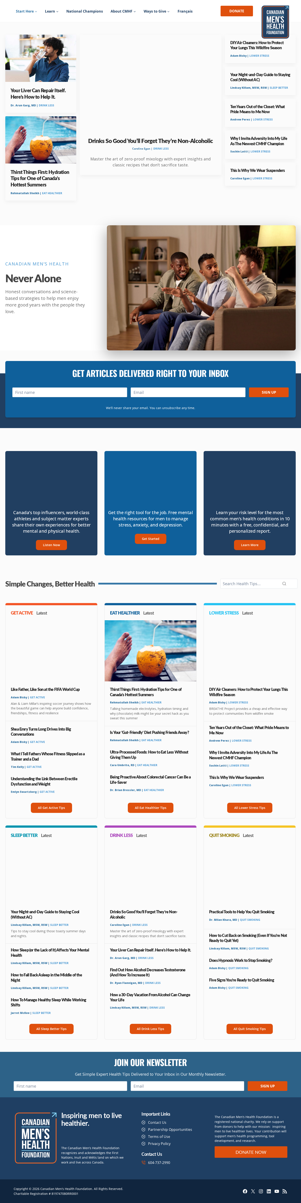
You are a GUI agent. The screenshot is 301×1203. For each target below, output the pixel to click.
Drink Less (46, 105)
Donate (236, 11)
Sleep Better (279, 88)
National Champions (84, 11)
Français (185, 11)
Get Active (37, 697)
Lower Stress (259, 56)
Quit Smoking (250, 920)
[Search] (284, 583)
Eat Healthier (52, 193)
